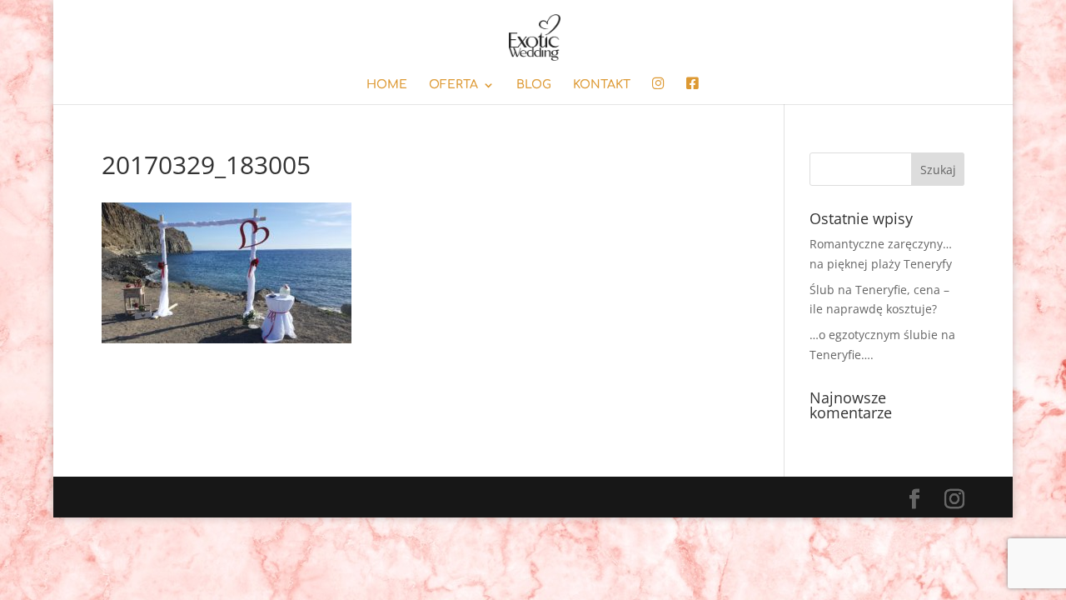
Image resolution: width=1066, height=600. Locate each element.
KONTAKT (601, 85)
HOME (386, 85)
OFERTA (453, 85)
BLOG (533, 85)
